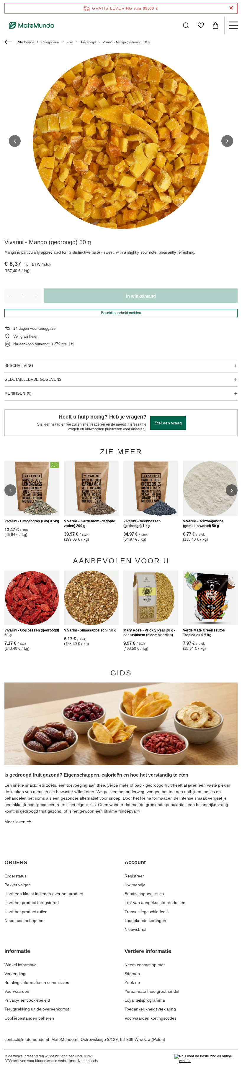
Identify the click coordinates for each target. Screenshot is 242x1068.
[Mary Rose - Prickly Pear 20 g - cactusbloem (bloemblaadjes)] (150, 597)
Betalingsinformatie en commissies (36, 982)
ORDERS (15, 862)
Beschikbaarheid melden (121, 313)
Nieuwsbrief (135, 929)
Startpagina (26, 42)
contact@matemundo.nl (26, 1039)
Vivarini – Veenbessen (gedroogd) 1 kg (142, 523)
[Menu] (233, 25)
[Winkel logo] (31, 25)
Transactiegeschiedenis (147, 911)
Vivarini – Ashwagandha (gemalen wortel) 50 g (203, 523)
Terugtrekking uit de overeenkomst (36, 1009)
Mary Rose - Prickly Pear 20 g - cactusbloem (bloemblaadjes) (149, 632)
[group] (121, 141)
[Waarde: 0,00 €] (215, 25)
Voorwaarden (16, 991)
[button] (15, 141)
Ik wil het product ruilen (26, 911)
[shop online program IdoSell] (206, 1058)
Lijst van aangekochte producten (155, 902)
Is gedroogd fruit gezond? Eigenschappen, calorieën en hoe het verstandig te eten (96, 774)
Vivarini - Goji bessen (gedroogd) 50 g (31, 632)
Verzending (14, 973)
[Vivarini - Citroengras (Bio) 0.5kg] (31, 488)
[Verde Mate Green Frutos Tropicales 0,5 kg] (210, 597)
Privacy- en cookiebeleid (27, 1000)
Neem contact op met (24, 920)
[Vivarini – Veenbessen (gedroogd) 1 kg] (150, 488)
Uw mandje (135, 884)
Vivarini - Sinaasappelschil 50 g (90, 630)
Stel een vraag (168, 423)
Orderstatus (15, 876)
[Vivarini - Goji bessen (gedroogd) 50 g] (31, 597)
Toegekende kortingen (145, 920)
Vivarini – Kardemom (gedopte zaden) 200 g (89, 523)
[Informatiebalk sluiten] (231, 8)
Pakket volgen (17, 884)
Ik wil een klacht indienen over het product (43, 893)
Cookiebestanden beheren (29, 1018)
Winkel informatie (20, 964)
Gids (121, 673)
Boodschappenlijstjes (144, 893)
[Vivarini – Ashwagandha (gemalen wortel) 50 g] (210, 488)
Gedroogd (88, 42)
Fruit (70, 42)
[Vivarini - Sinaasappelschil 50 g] (91, 597)
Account (135, 862)
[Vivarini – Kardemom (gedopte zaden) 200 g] (91, 488)
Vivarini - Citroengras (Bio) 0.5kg (31, 521)
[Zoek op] (186, 25)
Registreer (134, 876)
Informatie (17, 951)
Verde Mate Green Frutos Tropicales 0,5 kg (204, 632)
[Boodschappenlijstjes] (200, 25)
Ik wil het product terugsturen (31, 902)
